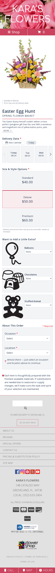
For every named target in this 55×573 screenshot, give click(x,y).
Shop (16, 32)
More (6, 130)
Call (10, 570)
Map (28, 570)
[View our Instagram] (22, 473)
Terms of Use (27, 561)
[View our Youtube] (37, 473)
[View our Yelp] (32, 473)
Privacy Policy (15, 556)
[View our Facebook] (17, 473)
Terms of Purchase (36, 556)
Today (31, 142)
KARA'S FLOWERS (27, 14)
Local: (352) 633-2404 (27, 495)
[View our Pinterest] (27, 473)
